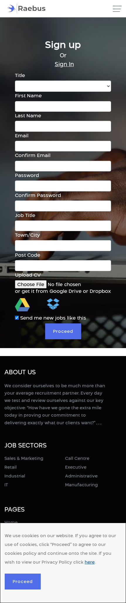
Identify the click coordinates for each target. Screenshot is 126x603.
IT (6, 484)
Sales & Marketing (23, 458)
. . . (98, 422)
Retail (10, 467)
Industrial (14, 475)
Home (11, 522)
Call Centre (77, 458)
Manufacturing (81, 484)
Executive (75, 467)
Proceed (23, 581)
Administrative (81, 475)
